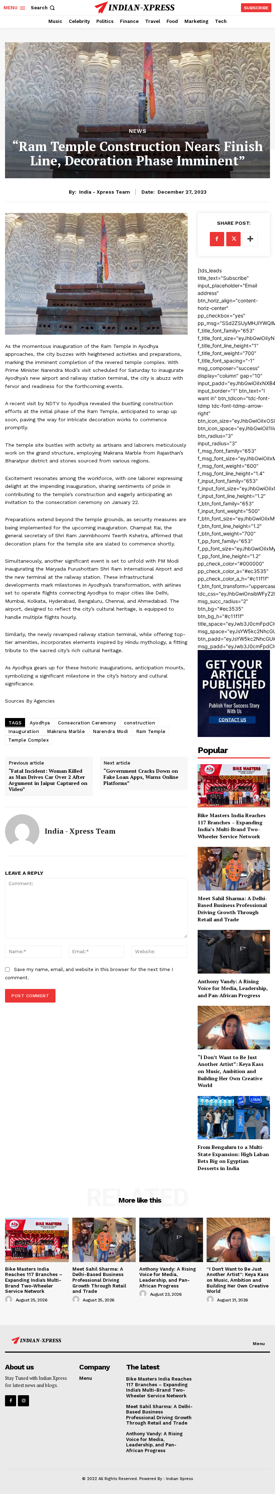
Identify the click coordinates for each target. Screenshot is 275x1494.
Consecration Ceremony (87, 723)
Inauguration (23, 731)
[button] (43, 8)
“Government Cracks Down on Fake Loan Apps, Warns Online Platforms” (140, 777)
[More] (250, 239)
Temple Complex (28, 740)
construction (139, 723)
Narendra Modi (110, 731)
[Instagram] (23, 1400)
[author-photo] (9, 1300)
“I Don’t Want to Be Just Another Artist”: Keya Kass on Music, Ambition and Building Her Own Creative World (231, 1071)
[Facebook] (217, 239)
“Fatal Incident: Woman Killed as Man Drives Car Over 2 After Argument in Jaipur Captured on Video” (48, 780)
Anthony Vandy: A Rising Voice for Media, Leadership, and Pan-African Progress (233, 988)
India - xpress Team (104, 192)
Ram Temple (151, 731)
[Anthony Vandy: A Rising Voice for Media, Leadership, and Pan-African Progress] (234, 951)
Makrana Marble (66, 731)
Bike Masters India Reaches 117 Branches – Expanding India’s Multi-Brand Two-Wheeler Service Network (232, 826)
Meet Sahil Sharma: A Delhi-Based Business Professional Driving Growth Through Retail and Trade (232, 909)
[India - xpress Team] (22, 831)
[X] (233, 239)
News (137, 131)
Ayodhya (40, 723)
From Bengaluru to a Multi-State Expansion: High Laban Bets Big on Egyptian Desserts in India (233, 1158)
